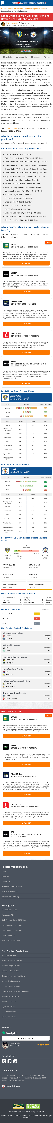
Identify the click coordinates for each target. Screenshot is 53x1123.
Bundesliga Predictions (10, 996)
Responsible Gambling (10, 896)
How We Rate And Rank (10, 891)
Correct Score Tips (8, 935)
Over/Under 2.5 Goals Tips (12, 925)
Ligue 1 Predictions (9, 1006)
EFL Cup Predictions (9, 1017)
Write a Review (26, 1038)
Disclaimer (40, 1112)
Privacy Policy (30, 1112)
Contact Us (6, 881)
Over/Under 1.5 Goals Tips (12, 930)
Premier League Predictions (35, 8)
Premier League (11, 128)
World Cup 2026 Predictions (12, 961)
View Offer (26, 263)
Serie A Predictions (9, 1001)
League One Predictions (11, 981)
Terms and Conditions (17, 1112)
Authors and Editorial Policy (12, 886)
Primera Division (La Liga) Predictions (15, 991)
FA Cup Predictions (9, 1012)
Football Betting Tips (9, 910)
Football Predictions (15, 8)
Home (3, 8)
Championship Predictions (11, 971)
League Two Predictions (11, 986)
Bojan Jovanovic (12, 23)
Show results (44, 610)
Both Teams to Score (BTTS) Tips (14, 920)
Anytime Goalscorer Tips (11, 940)
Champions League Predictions (13, 976)
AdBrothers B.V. (39, 1115)
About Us (5, 876)
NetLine (21, 1080)
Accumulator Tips (8, 915)
